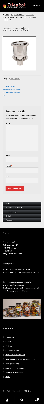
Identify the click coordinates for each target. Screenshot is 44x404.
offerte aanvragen (11, 212)
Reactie (9, 124)
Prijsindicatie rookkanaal (14, 208)
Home (7, 15)
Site (7, 176)
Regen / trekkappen (17, 15)
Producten (9, 220)
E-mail (9, 166)
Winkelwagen (33, 398)
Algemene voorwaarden (15, 368)
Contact (8, 216)
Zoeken (22, 400)
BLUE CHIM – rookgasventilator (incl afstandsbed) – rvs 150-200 (12, 90)
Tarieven (9, 346)
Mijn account (7, 400)
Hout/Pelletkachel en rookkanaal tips (20, 359)
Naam (8, 155)
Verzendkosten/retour (14, 372)
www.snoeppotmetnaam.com (14, 285)
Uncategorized (15, 79)
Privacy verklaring (12, 363)
